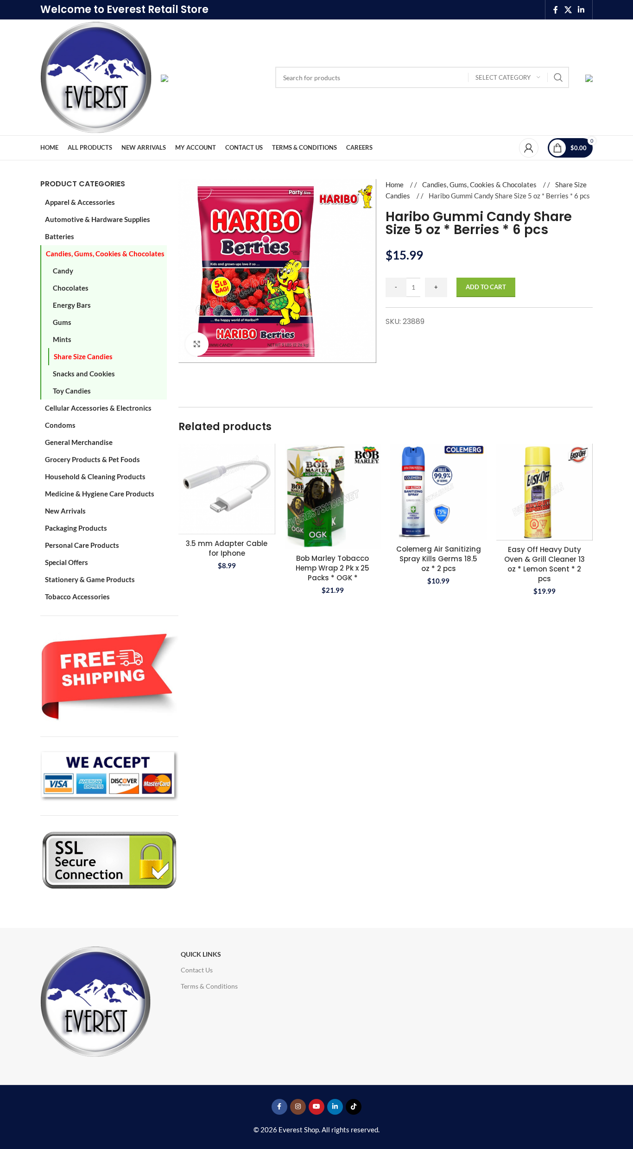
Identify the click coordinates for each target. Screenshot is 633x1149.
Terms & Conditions (209, 986)
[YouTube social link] (316, 1107)
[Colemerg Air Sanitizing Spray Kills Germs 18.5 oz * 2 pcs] (438, 492)
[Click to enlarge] (197, 343)
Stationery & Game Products (90, 579)
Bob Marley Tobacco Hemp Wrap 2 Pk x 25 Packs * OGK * (332, 568)
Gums (62, 322)
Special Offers (66, 562)
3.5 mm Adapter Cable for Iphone (226, 548)
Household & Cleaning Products (95, 476)
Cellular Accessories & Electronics (98, 408)
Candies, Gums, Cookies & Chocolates (105, 253)
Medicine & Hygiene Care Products (99, 493)
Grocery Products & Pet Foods (92, 459)
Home (395, 184)
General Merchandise (79, 442)
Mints (62, 339)
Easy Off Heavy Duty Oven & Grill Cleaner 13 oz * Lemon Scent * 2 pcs (544, 564)
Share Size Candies (83, 356)
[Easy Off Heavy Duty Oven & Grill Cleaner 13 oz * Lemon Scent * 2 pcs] (544, 492)
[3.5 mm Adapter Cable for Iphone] (226, 489)
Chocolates (71, 288)
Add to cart (486, 287)
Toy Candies (72, 391)
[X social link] (568, 10)
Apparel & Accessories (80, 202)
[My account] (528, 148)
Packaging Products (76, 528)
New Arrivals (65, 511)
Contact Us (197, 970)
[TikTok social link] (353, 1107)
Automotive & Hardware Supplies (97, 219)
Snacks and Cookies (84, 373)
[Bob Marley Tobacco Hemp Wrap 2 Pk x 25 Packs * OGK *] (333, 496)
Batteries (59, 236)
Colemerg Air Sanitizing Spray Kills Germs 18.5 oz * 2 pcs (438, 558)
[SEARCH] (558, 77)
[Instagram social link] (298, 1107)
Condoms (60, 425)
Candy (63, 271)
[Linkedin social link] (581, 10)
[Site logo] (96, 76)
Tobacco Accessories (77, 596)
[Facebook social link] (555, 10)
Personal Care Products (82, 545)
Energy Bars (72, 305)
